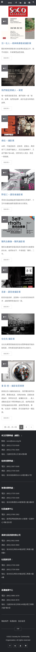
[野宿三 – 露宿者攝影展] (18, 179)
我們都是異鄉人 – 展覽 (12, 90)
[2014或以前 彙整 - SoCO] (18, 11)
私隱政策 (13, 621)
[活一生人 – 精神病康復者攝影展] (18, 28)
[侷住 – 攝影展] (18, 125)
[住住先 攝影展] (18, 324)
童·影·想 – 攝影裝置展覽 (12, 386)
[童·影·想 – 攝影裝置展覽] (18, 371)
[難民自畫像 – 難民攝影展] (18, 226)
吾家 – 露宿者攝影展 (11, 292)
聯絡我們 (4, 621)
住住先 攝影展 (8, 339)
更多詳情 (6, 58)
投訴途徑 (21, 621)
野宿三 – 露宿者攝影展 (12, 194)
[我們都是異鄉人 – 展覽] (18, 75)
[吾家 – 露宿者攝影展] (18, 277)
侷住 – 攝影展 (7, 140)
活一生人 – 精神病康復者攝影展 (16, 43)
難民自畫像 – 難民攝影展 (13, 241)
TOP (18, 629)
